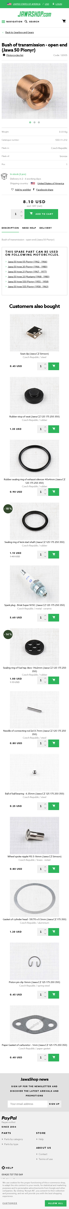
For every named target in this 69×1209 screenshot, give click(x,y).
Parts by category (13, 1139)
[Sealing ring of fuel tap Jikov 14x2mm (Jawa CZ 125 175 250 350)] (34, 647)
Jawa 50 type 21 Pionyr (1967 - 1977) (27, 271)
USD (47, 4)
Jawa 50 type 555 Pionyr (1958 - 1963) (28, 286)
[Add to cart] (53, 366)
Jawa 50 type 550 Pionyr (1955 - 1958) (28, 281)
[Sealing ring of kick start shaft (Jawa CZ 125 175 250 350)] (34, 521)
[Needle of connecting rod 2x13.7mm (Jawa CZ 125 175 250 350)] (34, 709)
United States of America (26, 4)
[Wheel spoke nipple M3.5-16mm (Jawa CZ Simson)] (34, 835)
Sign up (54, 1104)
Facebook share (44, 189)
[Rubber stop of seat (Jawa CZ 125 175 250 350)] (34, 395)
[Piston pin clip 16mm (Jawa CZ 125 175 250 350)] (34, 961)
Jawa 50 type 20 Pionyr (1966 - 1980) (27, 266)
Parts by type (11, 1144)
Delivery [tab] (46, 228)
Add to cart (44, 214)
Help (41, 1139)
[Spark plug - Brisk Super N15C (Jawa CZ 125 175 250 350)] (34, 584)
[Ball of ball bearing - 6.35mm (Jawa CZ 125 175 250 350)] (34, 772)
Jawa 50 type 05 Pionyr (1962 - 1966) (27, 261)
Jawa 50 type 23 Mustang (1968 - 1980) (28, 276)
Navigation (14, 21)
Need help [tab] (29, 228)
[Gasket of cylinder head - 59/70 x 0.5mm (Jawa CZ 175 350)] (34, 898)
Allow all (55, 1203)
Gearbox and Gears (24, 32)
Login (59, 4)
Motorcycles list (14, 55)
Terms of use (46, 1159)
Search (34, 21)
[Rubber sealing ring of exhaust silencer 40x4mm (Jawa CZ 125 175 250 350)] (34, 458)
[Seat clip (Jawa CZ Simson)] (34, 332)
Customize (10, 1203)
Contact (43, 1154)
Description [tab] (10, 228)
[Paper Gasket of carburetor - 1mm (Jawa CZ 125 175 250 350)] (34, 1024)
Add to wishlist (23, 189)
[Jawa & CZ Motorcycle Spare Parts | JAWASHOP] (34, 14)
